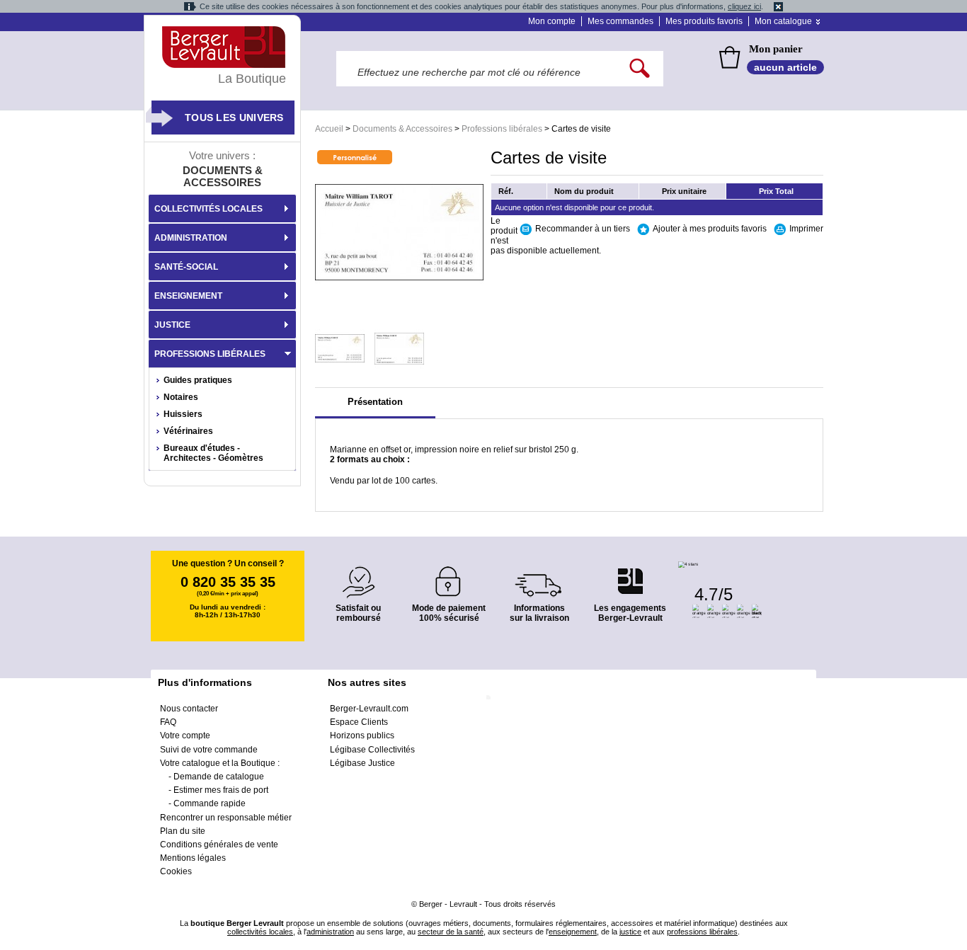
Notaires (181, 397)
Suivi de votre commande (209, 750)
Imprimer (806, 229)
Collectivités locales (208, 209)
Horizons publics (362, 735)
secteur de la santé (450, 931)
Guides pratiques (198, 380)
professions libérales (702, 931)
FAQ (168, 722)
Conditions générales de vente (219, 844)
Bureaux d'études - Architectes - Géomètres (213, 453)
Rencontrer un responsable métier (226, 818)
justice (630, 931)
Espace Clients (359, 722)
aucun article (785, 67)
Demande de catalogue (218, 777)
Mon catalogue (783, 21)
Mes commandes (620, 21)
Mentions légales (193, 858)
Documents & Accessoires (402, 129)
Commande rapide (209, 803)
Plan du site (182, 831)
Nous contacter (189, 709)
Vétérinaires (188, 431)
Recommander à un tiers (582, 229)
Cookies (176, 871)
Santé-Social (186, 267)
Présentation (375, 401)
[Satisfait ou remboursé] (358, 574)
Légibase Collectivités (372, 750)
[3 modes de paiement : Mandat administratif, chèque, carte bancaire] (448, 577)
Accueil (329, 129)
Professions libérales (502, 129)
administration (330, 931)
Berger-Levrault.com (369, 709)
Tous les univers (234, 117)
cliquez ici (744, 6)
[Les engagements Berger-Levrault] (630, 574)
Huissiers (183, 414)
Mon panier (776, 49)
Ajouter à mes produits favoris (710, 229)
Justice (172, 325)
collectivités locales (260, 931)
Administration (190, 238)
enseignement (573, 931)
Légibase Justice (362, 763)
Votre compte (185, 735)
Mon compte (552, 21)
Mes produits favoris (704, 21)
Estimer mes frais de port (220, 790)
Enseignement (188, 296)
